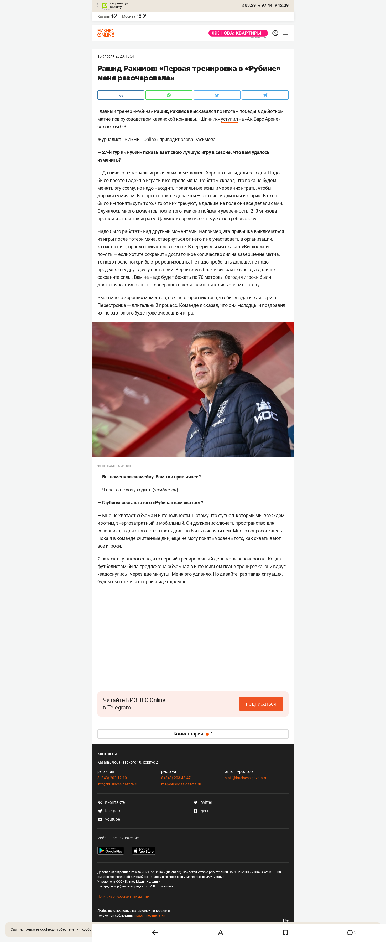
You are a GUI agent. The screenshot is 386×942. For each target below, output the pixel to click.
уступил (229, 119)
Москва (128, 16)
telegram (112, 810)
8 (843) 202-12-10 (112, 778)
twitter (206, 802)
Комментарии (193, 734)
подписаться (261, 704)
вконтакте (114, 802)
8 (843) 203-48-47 (176, 778)
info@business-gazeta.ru (117, 784)
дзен (205, 810)
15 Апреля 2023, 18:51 (116, 56)
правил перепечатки (149, 915)
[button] (224, 608)
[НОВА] (236, 33)
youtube (112, 819)
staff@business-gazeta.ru (246, 778)
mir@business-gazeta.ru (181, 784)
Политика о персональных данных (123, 896)
